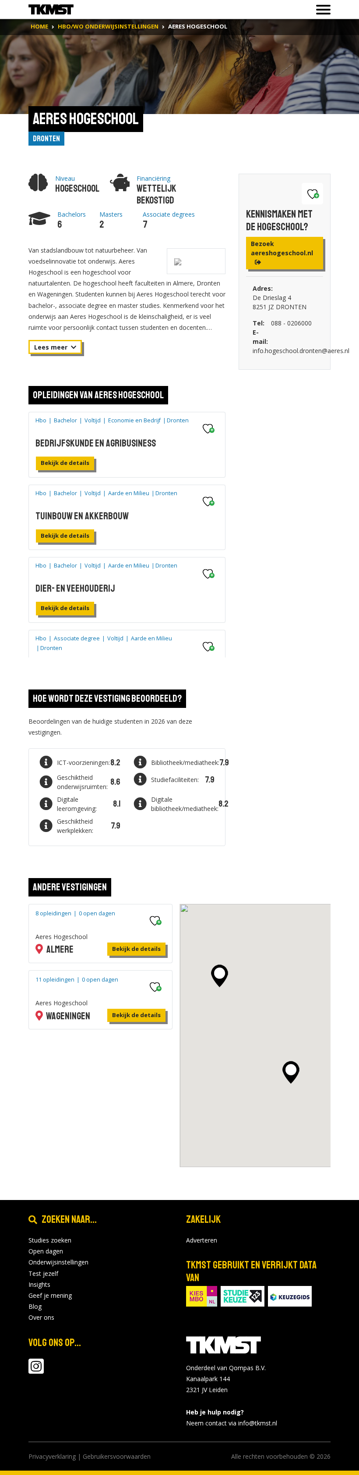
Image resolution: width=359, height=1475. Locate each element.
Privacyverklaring (52, 1456)
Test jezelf (43, 1273)
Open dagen (45, 1251)
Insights (39, 1284)
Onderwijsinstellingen (58, 1262)
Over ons (41, 1317)
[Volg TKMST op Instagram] (36, 1370)
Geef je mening (50, 1295)
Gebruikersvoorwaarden (117, 1456)
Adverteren (201, 1240)
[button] (220, 976)
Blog (35, 1306)
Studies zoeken (49, 1240)
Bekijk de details (65, 463)
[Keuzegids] (290, 1295)
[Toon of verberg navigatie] (321, 9)
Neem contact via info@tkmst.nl (231, 1423)
